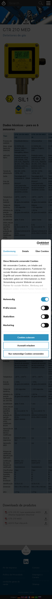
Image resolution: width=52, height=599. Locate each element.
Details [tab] (25, 251)
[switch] (45, 308)
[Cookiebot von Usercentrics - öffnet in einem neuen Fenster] (37, 243)
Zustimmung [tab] (9, 251)
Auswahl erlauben (26, 345)
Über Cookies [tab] (42, 251)
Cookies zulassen (26, 337)
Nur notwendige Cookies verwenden (26, 353)
